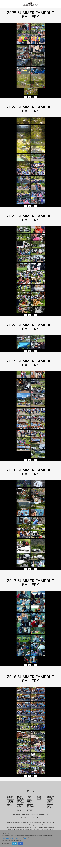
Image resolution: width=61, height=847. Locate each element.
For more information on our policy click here (14, 838)
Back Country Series (10, 803)
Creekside (9, 797)
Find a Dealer (20, 799)
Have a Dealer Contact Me (20, 803)
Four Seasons (30, 806)
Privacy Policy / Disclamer (50, 803)
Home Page (50, 808)
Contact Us (50, 799)
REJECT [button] (20, 843)
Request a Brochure (19, 800)
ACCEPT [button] (15, 843)
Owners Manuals (39, 798)
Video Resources (29, 802)
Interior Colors (19, 808)
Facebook (29, 810)
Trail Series (9, 805)
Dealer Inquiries (49, 805)
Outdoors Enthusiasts (30, 808)
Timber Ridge (10, 799)
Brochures (19, 810)
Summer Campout (29, 799)
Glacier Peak (10, 801)
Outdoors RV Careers (50, 800)
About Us (49, 797)
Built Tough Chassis (30, 804)
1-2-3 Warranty (19, 805)
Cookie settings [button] (6, 843)
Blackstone (10, 800)
